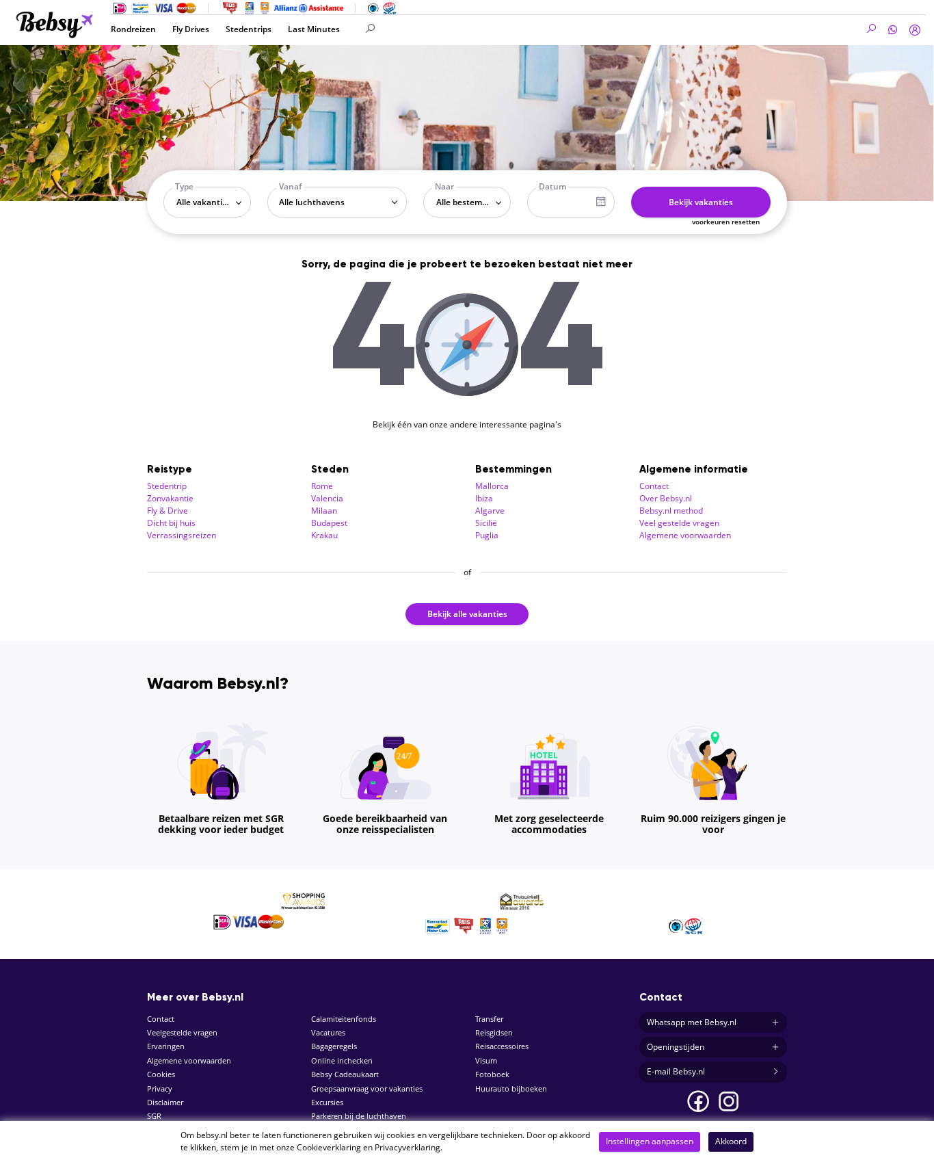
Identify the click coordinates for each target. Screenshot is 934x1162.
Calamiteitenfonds (343, 1019)
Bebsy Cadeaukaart (345, 1074)
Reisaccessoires (502, 1046)
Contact (654, 486)
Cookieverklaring (329, 1147)
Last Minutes (314, 29)
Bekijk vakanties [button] (701, 202)
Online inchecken (342, 1060)
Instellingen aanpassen (649, 1141)
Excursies (327, 1102)
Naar (444, 186)
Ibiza (484, 498)
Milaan (324, 510)
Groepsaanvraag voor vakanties (367, 1088)
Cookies (161, 1074)
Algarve (490, 510)
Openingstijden (675, 1047)
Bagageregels (334, 1046)
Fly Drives (190, 29)
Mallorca (492, 486)
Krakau (324, 535)
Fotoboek (492, 1074)
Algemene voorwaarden (685, 535)
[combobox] (207, 202)
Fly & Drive (167, 510)
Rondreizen (133, 29)
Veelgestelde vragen (182, 1032)
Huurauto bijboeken (511, 1088)
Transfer (489, 1019)
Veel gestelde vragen (679, 523)
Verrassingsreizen (181, 535)
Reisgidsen (494, 1032)
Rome (322, 486)
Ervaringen (166, 1046)
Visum (486, 1060)
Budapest (329, 523)
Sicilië (486, 523)
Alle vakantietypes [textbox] (210, 202)
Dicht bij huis (171, 523)
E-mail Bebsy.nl (676, 1071)
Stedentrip (167, 486)
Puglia (486, 535)
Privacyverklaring (407, 1147)
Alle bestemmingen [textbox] (470, 202)
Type (184, 186)
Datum (552, 186)
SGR (154, 1116)
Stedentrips (248, 29)
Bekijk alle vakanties (467, 614)
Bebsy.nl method (671, 510)
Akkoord (731, 1141)
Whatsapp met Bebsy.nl (691, 1022)
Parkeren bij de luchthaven (358, 1116)
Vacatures (328, 1032)
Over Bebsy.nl (665, 498)
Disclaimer (165, 1102)
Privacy (159, 1088)
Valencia (327, 498)
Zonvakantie (170, 498)
